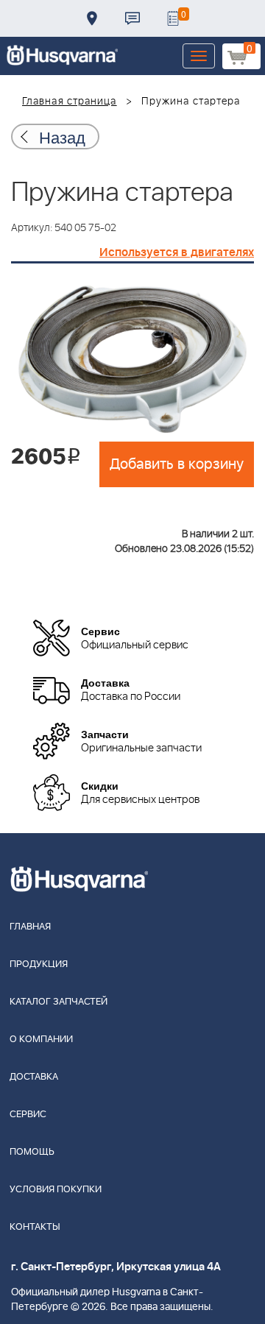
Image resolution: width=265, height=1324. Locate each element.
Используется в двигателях (176, 252)
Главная (30, 927)
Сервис (28, 1115)
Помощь (32, 1152)
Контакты (132, 18)
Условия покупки (56, 1190)
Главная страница (69, 101)
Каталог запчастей (58, 1002)
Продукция (39, 964)
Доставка (92, 18)
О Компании (41, 1040)
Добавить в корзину (177, 464)
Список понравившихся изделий (173, 18)
